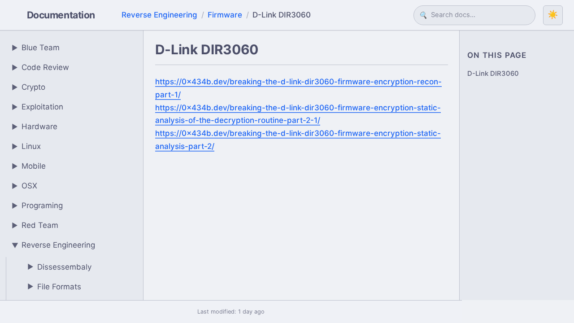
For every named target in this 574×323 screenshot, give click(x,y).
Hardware (35, 126)
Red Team (35, 225)
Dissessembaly (59, 266)
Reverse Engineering (159, 14)
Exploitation (38, 106)
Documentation (61, 15)
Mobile (29, 166)
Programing (37, 205)
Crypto (29, 87)
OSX (25, 185)
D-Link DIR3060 (493, 74)
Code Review (41, 67)
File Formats (54, 286)
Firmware (225, 14)
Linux (26, 146)
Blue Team (36, 47)
